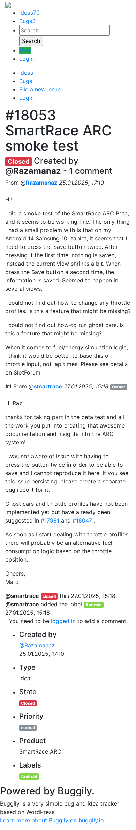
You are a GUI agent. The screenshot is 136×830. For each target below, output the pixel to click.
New (25, 50)
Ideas (29, 12)
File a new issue (40, 89)
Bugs (27, 20)
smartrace (48, 386)
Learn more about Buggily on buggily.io (52, 820)
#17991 (50, 520)
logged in (63, 620)
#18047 (82, 520)
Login (26, 58)
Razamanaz (41, 182)
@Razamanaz (37, 645)
